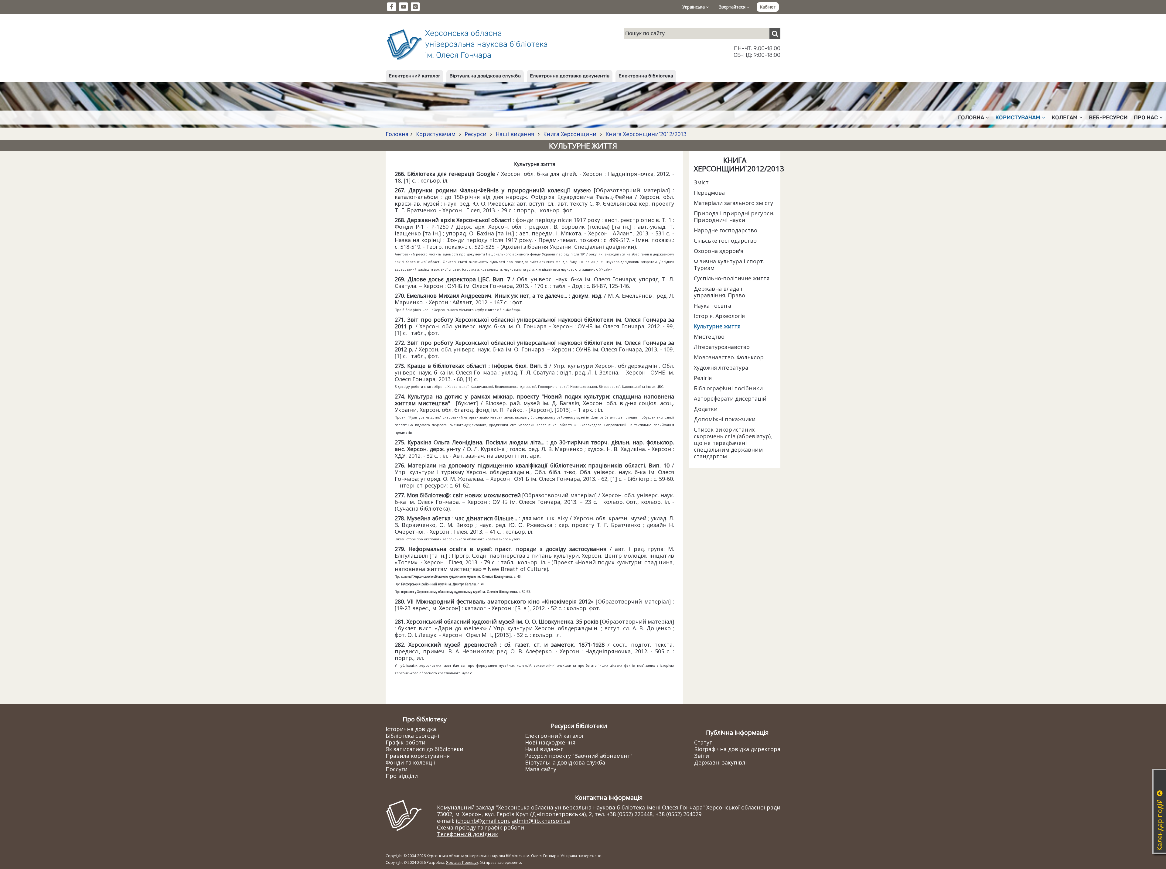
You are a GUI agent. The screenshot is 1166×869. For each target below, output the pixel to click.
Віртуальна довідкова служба (485, 76)
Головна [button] (971, 117)
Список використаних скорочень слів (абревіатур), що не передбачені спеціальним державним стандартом (733, 443)
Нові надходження (550, 742)
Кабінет (768, 7)
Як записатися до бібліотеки (424, 749)
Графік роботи (405, 742)
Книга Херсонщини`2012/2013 (645, 134)
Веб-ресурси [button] (1108, 117)
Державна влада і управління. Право (719, 292)
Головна (397, 134)
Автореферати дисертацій (730, 398)
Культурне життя (717, 326)
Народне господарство (725, 230)
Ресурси (475, 134)
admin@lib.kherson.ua (541, 820)
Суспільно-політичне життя (731, 278)
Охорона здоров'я (718, 251)
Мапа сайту (540, 769)
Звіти (701, 755)
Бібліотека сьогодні (412, 735)
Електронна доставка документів (569, 76)
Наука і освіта (712, 305)
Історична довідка (411, 729)
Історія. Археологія (719, 316)
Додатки (706, 408)
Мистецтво (709, 336)
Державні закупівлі (720, 762)
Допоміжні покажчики (724, 419)
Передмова (709, 192)
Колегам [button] (1065, 117)
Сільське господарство (725, 240)
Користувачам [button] (1017, 117)
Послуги (396, 769)
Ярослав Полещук (462, 862)
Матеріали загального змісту (733, 203)
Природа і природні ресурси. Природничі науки (734, 216)
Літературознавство (722, 347)
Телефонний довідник (467, 834)
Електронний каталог (414, 76)
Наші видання (515, 134)
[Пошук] (774, 33)
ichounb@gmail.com (482, 820)
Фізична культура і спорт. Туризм (729, 264)
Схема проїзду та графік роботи (480, 827)
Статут (703, 742)
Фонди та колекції (410, 762)
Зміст (701, 182)
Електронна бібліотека (646, 76)
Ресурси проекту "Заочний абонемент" (578, 755)
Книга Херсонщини (570, 134)
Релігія (703, 378)
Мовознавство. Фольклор (729, 357)
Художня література (721, 367)
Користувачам (435, 134)
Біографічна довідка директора (737, 749)
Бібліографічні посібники (728, 388)
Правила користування (418, 755)
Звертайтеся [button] (733, 7)
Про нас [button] (1146, 117)
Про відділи (402, 775)
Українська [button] (694, 7)
